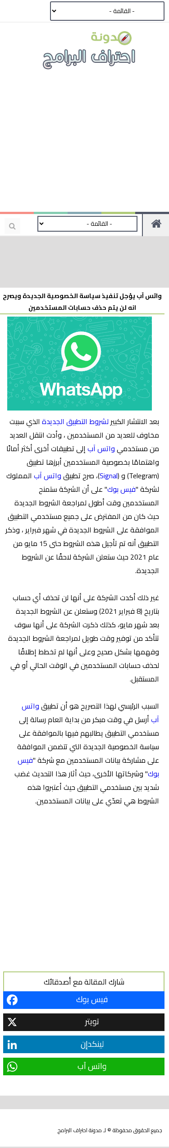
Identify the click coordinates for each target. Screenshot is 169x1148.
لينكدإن (92, 1043)
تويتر (92, 1021)
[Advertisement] (84, 144)
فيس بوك (121, 489)
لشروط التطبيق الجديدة (75, 421)
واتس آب (101, 448)
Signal (109, 475)
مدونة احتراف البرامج (80, 1130)
